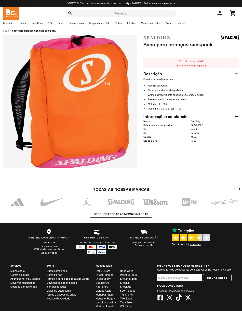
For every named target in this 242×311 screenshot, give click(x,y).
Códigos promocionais (23, 286)
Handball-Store (105, 294)
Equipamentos (76, 23)
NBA (50, 23)
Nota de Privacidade (58, 298)
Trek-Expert (126, 298)
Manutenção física (150, 23)
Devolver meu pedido (22, 283)
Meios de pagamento (58, 290)
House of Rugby (105, 298)
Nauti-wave (126, 271)
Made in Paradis (105, 306)
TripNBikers (127, 302)
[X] (188, 298)
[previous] (234, 189)
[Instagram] (169, 298)
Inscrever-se (217, 277)
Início (6, 30)
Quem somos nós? (57, 271)
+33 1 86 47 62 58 (49, 252)
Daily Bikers (103, 271)
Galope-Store (103, 290)
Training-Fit (126, 294)
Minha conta (17, 271)
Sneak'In (125, 283)
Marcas (181, 23)
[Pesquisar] (70, 13)
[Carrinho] (232, 13)
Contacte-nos (49, 242)
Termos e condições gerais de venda (67, 279)
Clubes (118, 23)
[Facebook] (160, 298)
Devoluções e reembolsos (61, 283)
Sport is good (127, 290)
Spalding (157, 37)
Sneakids (125, 286)
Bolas (61, 23)
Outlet (168, 23)
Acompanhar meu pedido (25, 279)
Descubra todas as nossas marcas (121, 214)
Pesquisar (121, 13)
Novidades (8, 23)
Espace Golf (103, 283)
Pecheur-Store (128, 275)
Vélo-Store (126, 306)
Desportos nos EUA (99, 23)
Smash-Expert (128, 279)
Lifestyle (131, 23)
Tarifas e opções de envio (61, 294)
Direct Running (104, 275)
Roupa (23, 23)
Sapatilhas (37, 23)
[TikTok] (178, 298)
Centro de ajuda (19, 275)
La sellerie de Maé (106, 302)
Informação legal (56, 286)
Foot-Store (102, 286)
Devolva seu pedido (144, 245)
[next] (239, 189)
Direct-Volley (103, 279)
